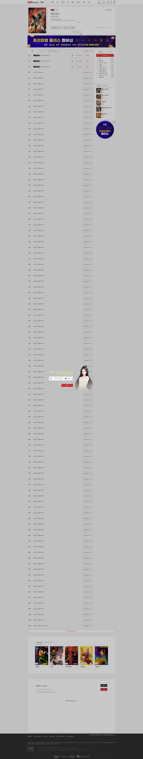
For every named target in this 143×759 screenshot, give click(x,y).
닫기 (67, 385)
